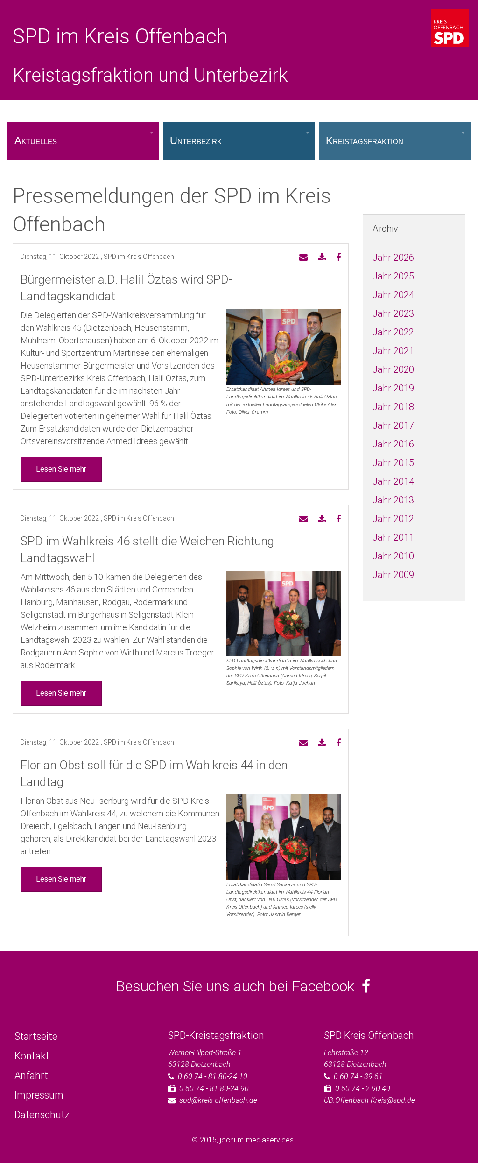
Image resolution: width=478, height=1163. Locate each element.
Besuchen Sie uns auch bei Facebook (239, 986)
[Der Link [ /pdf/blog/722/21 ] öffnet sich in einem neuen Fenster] (322, 258)
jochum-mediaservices (257, 1139)
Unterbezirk (196, 140)
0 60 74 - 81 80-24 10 (212, 1076)
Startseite (35, 1036)
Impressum (38, 1095)
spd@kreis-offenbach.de (218, 1100)
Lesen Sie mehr (61, 469)
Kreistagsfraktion (364, 140)
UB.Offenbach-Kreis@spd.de (369, 1100)
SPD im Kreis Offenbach (120, 36)
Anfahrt (31, 1075)
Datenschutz (42, 1115)
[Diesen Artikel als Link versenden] (303, 258)
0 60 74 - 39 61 (358, 1076)
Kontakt (31, 1056)
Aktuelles (35, 140)
